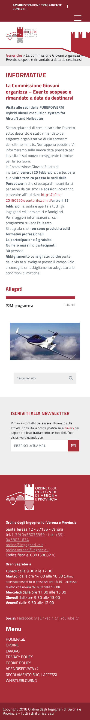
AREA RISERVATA (20, 669)
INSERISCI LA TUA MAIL (30, 446)
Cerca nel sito (26, 378)
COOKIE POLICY (18, 663)
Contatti (20, 8)
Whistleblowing (21, 681)
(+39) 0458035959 (28, 535)
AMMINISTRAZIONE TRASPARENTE (37, 5)
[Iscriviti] (73, 445)
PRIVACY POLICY (19, 657)
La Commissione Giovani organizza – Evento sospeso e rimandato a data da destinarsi (39, 91)
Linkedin (47, 618)
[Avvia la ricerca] (70, 378)
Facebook (25, 618)
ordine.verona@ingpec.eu (27, 550)
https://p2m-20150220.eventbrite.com (33, 197)
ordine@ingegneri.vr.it (24, 545)
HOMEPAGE (15, 639)
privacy (69, 428)
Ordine (12, 645)
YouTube (67, 618)
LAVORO (13, 651)
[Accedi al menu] (77, 18)
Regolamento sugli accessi (31, 675)
